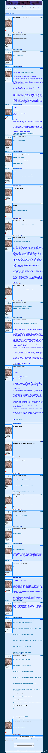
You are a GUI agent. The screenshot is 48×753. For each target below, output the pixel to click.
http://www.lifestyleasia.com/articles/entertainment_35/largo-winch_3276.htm (24, 133)
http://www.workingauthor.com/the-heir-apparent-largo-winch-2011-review (22, 646)
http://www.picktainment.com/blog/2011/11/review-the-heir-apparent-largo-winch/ (23, 652)
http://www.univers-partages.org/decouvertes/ (18, 157)
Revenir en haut (7, 32)
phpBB (18, 750)
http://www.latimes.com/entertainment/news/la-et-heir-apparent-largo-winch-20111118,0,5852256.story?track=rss (27, 628)
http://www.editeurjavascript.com (20, 8)
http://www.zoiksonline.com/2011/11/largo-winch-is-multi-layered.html (21, 659)
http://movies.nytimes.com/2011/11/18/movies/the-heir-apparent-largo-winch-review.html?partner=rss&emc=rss (27, 677)
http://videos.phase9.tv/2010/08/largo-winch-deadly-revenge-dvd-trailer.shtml (22, 306)
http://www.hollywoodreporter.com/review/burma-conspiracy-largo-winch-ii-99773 (23, 485)
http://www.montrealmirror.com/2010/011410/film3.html (20, 210)
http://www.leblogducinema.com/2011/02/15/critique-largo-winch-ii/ (21, 498)
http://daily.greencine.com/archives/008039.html (19, 549)
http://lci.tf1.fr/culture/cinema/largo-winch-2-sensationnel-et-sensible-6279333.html (23, 491)
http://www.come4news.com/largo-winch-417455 (19, 55)
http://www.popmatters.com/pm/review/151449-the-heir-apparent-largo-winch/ (22, 708)
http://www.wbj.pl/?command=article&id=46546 (19, 140)
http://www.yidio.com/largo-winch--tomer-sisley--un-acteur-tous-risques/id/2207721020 (24, 504)
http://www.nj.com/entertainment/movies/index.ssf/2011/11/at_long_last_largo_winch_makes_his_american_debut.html (28, 640)
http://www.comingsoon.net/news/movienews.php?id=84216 (20, 716)
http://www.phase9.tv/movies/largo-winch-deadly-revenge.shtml (21, 308)
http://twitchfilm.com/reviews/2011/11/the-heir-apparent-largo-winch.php (22, 665)
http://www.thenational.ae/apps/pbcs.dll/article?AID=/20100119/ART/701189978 (23, 176)
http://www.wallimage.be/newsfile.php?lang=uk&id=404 (20, 515)
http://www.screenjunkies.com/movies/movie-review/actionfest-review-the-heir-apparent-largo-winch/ (25, 566)
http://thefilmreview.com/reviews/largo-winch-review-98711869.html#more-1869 (23, 289)
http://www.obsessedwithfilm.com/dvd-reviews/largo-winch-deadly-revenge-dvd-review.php (25, 323)
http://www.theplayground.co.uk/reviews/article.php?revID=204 (22, 241)
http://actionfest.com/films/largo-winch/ (17, 533)
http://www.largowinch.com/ (18, 419)
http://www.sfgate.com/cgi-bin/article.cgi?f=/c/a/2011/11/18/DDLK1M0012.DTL (22, 696)
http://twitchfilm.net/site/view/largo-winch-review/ (28, 72)
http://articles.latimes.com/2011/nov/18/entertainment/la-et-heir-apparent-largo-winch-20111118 (25, 683)
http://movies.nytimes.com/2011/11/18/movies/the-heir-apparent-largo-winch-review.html (24, 634)
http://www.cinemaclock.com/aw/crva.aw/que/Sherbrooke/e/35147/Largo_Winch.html (23, 174)
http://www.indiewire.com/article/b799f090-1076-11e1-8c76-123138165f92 (22, 622)
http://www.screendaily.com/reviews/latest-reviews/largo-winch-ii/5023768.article (23, 479)
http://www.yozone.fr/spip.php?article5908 (18, 163)
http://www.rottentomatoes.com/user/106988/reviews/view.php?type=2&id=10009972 (23, 224)
